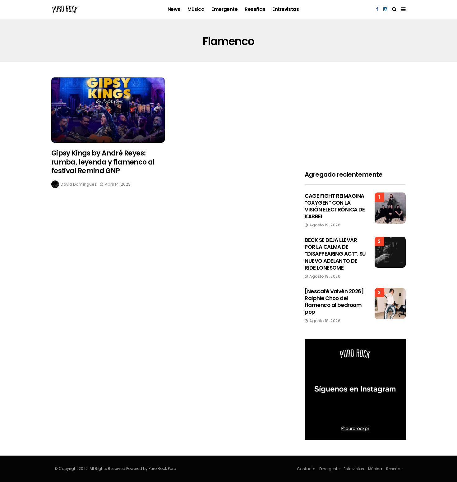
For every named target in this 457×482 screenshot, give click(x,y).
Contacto (306, 468)
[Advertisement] (355, 116)
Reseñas (255, 9)
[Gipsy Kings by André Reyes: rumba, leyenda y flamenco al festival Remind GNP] (108, 110)
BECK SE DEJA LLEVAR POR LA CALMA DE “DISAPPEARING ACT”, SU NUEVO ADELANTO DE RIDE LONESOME (335, 253)
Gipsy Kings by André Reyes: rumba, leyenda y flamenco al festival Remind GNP (103, 162)
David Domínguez (79, 184)
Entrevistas (285, 9)
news (174, 9)
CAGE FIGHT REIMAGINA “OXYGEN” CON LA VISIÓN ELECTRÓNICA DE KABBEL (335, 206)
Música (195, 9)
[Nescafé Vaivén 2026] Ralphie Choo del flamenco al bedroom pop (334, 302)
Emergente (224, 9)
